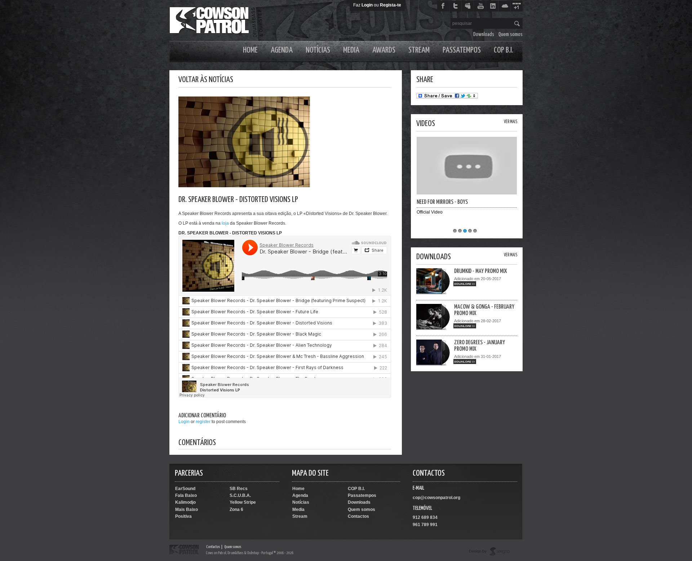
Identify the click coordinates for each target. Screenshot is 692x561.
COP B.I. (503, 50)
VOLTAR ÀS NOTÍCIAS (205, 80)
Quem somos (510, 34)
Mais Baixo (186, 509)
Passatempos (462, 50)
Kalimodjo (185, 502)
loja (225, 223)
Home (250, 50)
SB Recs (239, 488)
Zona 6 (236, 509)
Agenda (282, 50)
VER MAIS (510, 122)
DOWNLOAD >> (464, 283)
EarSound (185, 488)
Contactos (358, 516)
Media (351, 50)
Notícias (318, 50)
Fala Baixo (186, 495)
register (203, 421)
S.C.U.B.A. (240, 495)
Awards (383, 50)
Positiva (183, 516)
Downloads (483, 34)
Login (367, 5)
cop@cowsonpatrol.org (436, 497)
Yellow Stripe (243, 502)
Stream (419, 50)
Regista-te (390, 5)
